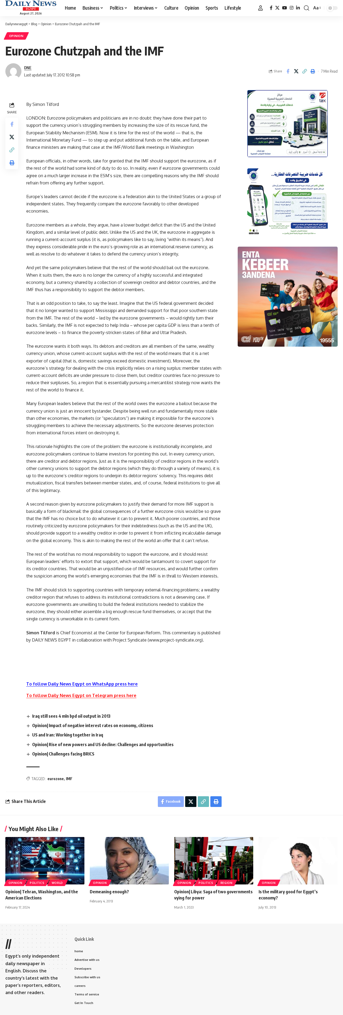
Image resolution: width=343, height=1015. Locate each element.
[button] (260, 8)
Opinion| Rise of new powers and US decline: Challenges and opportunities (103, 744)
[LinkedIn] (298, 8)
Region (227, 882)
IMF (69, 778)
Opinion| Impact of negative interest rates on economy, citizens (92, 725)
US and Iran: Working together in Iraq (67, 735)
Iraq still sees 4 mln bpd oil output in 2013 (71, 716)
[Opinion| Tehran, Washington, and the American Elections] (44, 860)
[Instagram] (291, 8)
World (57, 882)
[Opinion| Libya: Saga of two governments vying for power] (213, 860)
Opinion (16, 36)
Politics (37, 882)
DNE (27, 67)
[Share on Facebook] (288, 71)
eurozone (55, 778)
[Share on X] (296, 71)
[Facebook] (271, 8)
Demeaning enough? (109, 891)
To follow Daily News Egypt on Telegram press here (81, 695)
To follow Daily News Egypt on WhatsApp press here (82, 684)
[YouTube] (284, 8)
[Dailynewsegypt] (30, 6)
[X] (277, 8)
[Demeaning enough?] (129, 860)
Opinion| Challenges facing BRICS (63, 754)
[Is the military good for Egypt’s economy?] (298, 860)
